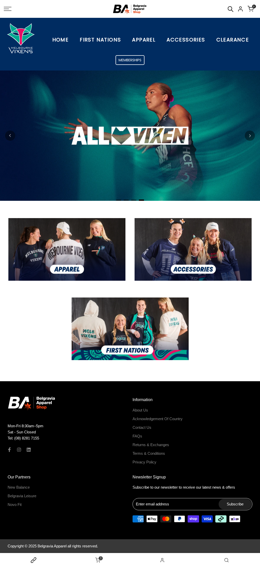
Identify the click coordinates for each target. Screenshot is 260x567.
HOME (60, 39)
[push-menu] (7, 9)
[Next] (250, 136)
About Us (140, 410)
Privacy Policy (144, 462)
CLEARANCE (232, 39)
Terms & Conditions (149, 453)
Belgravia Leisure (22, 496)
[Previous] (10, 136)
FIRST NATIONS (100, 39)
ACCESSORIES (186, 39)
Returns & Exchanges (151, 445)
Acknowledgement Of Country (158, 419)
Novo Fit (15, 504)
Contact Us (142, 427)
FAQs (137, 436)
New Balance (19, 487)
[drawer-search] (230, 9)
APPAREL (143, 39)
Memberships (130, 60)
